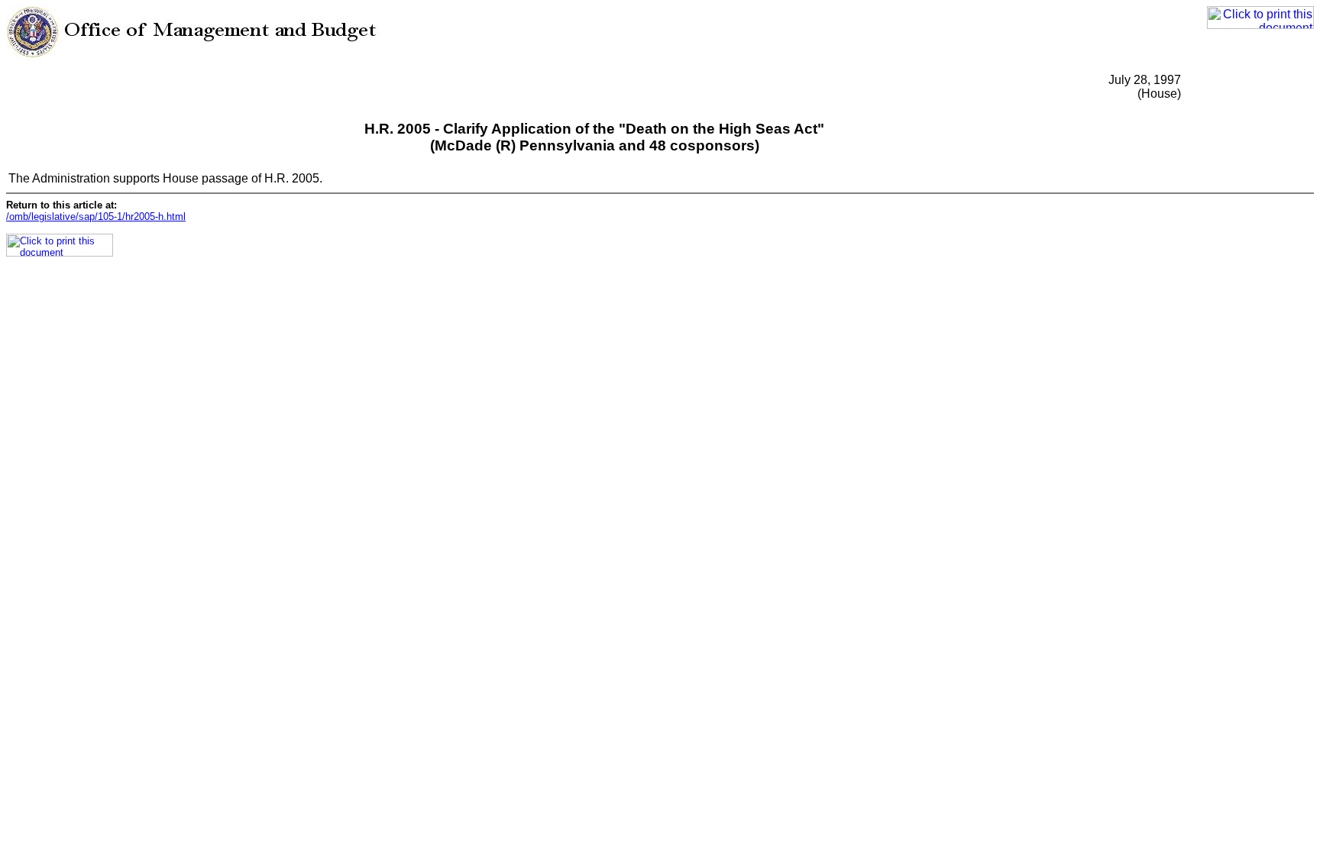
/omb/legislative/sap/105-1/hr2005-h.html (96, 216)
